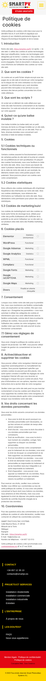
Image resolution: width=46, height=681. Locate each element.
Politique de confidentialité (29, 657)
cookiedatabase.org (9, 546)
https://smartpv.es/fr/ (22, 49)
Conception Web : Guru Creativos (23, 663)
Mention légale (10, 657)
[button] (41, 5)
